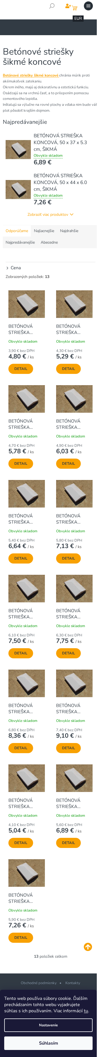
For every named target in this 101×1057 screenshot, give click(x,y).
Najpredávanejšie (20, 242)
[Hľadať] (52, 6)
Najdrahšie (69, 231)
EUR (78, 18)
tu (86, 1011)
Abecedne (49, 242)
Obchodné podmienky (39, 983)
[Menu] (88, 6)
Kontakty (72, 983)
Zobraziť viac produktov (47, 214)
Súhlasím (48, 1043)
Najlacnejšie (44, 231)
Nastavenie (48, 1025)
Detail (20, 368)
